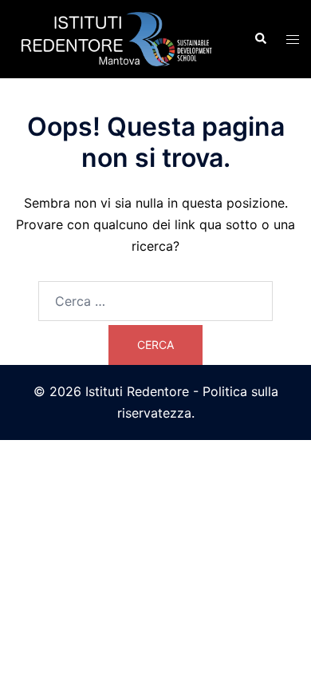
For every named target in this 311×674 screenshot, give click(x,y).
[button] (260, 39)
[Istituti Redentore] (121, 38)
